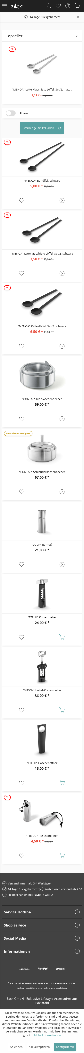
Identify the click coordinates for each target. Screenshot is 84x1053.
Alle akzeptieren (39, 1047)
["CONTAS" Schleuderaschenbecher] (42, 448)
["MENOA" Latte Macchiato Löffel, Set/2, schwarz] (42, 230)
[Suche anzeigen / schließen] (48, 6)
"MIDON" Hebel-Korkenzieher (42, 690)
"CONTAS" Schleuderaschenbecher (42, 472)
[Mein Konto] (67, 6)
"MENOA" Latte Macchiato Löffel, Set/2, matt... (42, 89)
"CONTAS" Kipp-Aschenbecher (42, 399)
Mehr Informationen (47, 1035)
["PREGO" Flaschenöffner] (42, 812)
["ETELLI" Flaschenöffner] (42, 739)
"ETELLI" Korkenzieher (42, 617)
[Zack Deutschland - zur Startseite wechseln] (16, 6)
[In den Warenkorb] (62, 638)
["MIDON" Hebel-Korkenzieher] (42, 666)
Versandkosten (60, 983)
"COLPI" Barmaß (42, 544)
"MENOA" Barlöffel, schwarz (42, 180)
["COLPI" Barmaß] (42, 521)
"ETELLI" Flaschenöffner (42, 763)
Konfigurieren (65, 1047)
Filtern (24, 113)
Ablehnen (16, 1047)
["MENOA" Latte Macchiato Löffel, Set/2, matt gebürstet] (42, 64)
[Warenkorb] (77, 6)
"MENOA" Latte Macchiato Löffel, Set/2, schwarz (42, 253)
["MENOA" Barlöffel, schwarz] (42, 157)
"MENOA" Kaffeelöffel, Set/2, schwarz (42, 326)
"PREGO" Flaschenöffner (42, 836)
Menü (5, 6)
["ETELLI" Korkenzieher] (42, 594)
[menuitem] (5, 6)
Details (62, 201)
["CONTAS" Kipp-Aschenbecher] (42, 375)
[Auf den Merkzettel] (22, 201)
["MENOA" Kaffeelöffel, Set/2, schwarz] (42, 302)
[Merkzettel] (58, 6)
